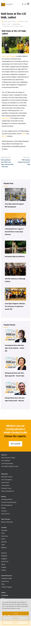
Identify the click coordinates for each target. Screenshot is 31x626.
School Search (5, 485)
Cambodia (4, 530)
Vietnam (3, 570)
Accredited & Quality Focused (9, 466)
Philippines (4, 556)
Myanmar (4, 553)
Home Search (5, 482)
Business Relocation (7, 522)
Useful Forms (5, 581)
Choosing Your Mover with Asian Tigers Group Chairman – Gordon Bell (14, 348)
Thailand (3, 567)
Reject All (15, 622)
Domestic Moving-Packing (8, 502)
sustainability (6, 118)
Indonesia (4, 541)
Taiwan (3, 564)
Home (3, 24)
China (3, 533)
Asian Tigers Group (10, 21)
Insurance (4, 511)
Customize (15, 618)
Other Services (5, 513)
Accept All (15, 613)
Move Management (6, 505)
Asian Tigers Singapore (9, 56)
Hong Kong (4, 536)
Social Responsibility (7, 463)
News (8, 24)
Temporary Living (6, 488)
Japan (3, 544)
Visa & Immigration (6, 479)
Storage (3, 508)
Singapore (4, 558)
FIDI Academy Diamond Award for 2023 (24, 162)
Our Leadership (5, 460)
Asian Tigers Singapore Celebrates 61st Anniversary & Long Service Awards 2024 (15, 306)
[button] (5, 45)
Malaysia (3, 547)
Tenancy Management (7, 491)
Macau (3, 539)
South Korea (4, 561)
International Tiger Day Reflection (15, 256)
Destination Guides (6, 578)
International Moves (6, 499)
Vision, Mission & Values (8, 457)
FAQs (3, 584)
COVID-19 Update (6, 587)
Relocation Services (7, 476)
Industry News (16, 24)
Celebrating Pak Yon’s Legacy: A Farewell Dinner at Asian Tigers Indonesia (14, 231)
